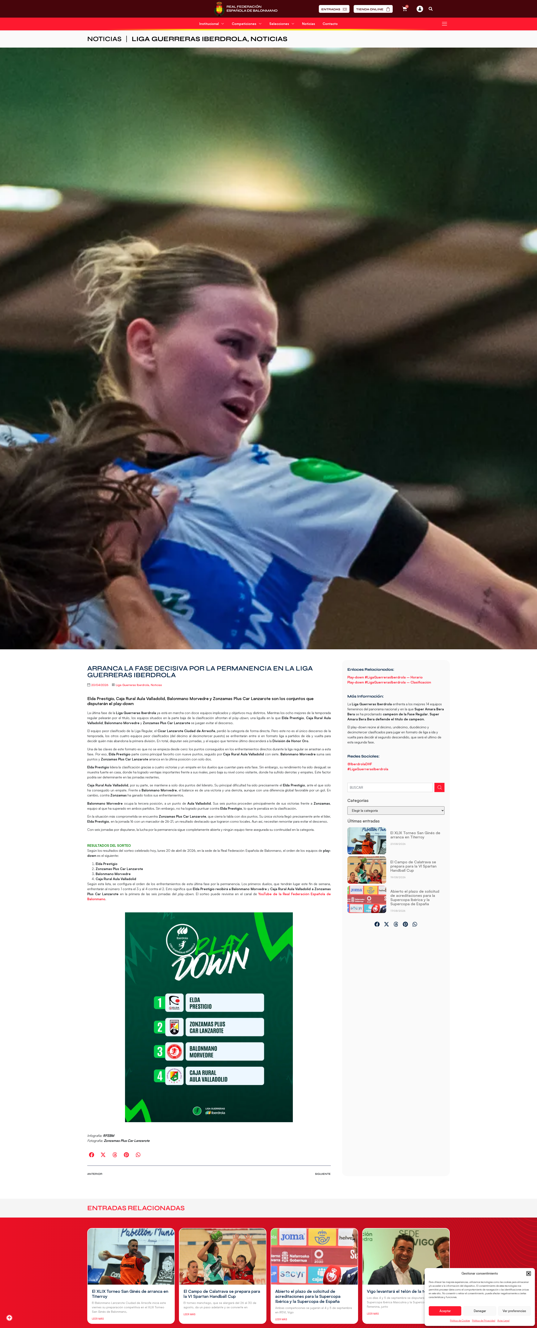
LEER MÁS (98, 1318)
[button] (529, 1273)
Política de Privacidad (483, 1320)
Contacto (330, 24)
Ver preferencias (514, 1311)
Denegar (480, 1311)
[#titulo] (9, 1318)
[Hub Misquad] (420, 9)
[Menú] (444, 23)
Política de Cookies (460, 1320)
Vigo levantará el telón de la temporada (405, 1291)
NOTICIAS (104, 39)
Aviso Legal (503, 1320)
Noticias (308, 24)
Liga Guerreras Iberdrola (189, 39)
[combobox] (390, 787)
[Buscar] (439, 787)
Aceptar (445, 1311)
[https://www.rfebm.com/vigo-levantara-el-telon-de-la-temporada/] (406, 1256)
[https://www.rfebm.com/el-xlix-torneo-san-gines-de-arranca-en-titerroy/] (366, 841)
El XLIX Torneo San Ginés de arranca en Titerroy (415, 834)
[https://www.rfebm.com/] (245, 8)
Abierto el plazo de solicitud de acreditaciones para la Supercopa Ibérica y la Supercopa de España (414, 897)
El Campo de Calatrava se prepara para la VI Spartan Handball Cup (413, 866)
